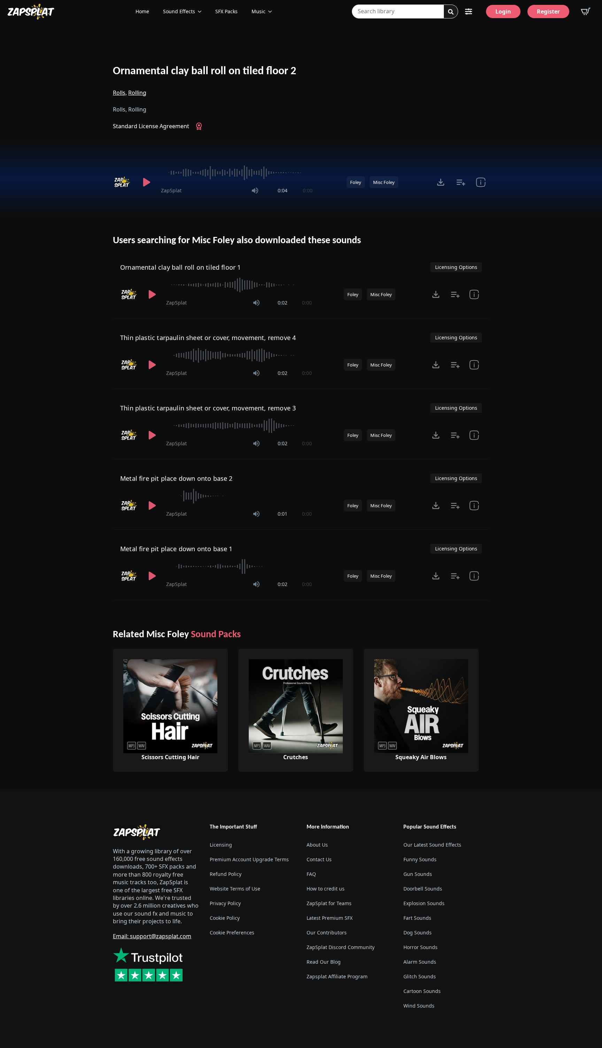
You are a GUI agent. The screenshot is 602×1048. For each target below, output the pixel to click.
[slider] (236, 172)
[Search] (451, 12)
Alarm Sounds (419, 961)
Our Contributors (327, 932)
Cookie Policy (225, 918)
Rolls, (120, 93)
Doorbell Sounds (422, 888)
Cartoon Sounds (422, 991)
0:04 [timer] (282, 190)
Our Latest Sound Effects (432, 844)
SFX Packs (226, 11)
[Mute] (255, 191)
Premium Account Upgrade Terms (249, 859)
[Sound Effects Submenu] (201, 11)
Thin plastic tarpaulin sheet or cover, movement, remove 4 (208, 337)
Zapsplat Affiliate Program (337, 976)
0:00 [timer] (307, 190)
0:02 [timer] (282, 302)
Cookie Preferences (232, 932)
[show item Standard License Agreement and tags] (480, 182)
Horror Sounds (420, 947)
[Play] (146, 182)
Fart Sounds (417, 918)
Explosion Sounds (424, 903)
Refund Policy (225, 874)
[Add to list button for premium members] (461, 182)
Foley (355, 182)
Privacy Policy (225, 903)
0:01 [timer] (282, 513)
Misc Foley (384, 182)
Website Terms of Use (235, 888)
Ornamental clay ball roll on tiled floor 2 (204, 71)
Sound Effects (179, 11)
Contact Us (319, 859)
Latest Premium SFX (330, 918)
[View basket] (585, 11)
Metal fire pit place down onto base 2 (176, 478)
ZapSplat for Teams (329, 903)
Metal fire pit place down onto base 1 (176, 549)
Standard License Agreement (151, 126)
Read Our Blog (324, 961)
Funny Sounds (420, 859)
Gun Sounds (417, 874)
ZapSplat (171, 190)
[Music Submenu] (272, 11)
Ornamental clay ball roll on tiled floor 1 (180, 267)
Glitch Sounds (419, 976)
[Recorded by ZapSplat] (122, 182)
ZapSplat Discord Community (341, 947)
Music (258, 11)
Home (142, 11)
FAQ (311, 874)
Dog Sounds (417, 932)
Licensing (221, 844)
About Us (317, 844)
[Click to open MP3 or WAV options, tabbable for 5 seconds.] (440, 182)
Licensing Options (456, 267)
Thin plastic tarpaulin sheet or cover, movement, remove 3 (208, 408)
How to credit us (326, 888)
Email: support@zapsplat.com (152, 936)
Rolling (137, 93)
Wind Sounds (418, 1005)
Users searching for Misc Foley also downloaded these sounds (237, 241)
